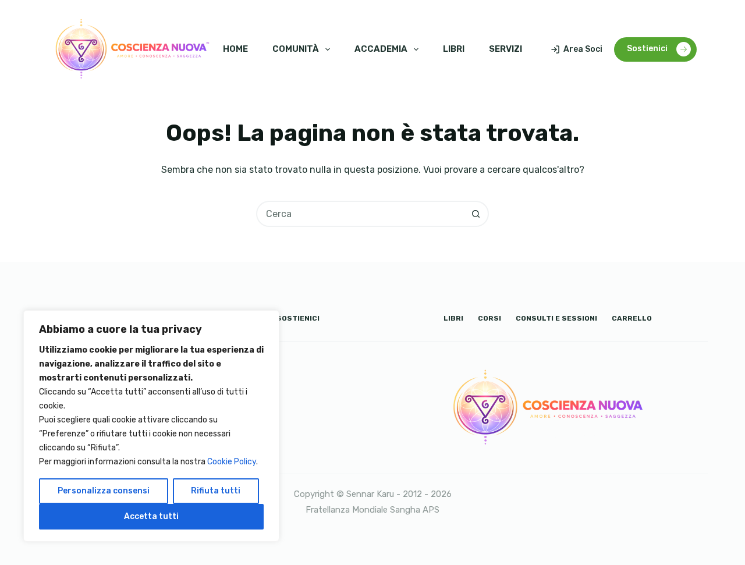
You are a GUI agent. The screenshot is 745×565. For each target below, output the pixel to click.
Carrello (632, 318)
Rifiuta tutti (215, 491)
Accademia (380, 49)
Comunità (295, 49)
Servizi (505, 49)
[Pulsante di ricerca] (476, 214)
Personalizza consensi (104, 491)
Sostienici (647, 49)
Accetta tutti (151, 516)
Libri (453, 49)
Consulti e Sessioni (556, 318)
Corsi (489, 318)
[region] (151, 426)
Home (235, 49)
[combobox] (360, 214)
